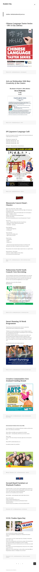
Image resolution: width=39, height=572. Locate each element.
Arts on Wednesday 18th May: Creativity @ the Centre (18, 82)
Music (7, 416)
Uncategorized (24, 72)
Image (8, 472)
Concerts (28, 259)
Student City (7, 4)
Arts (22, 122)
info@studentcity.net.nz (16, 72)
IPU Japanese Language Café (18, 131)
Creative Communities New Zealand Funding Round (17, 380)
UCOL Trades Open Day (15, 518)
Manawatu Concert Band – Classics (17, 204)
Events (23, 191)
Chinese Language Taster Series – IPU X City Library (19, 24)
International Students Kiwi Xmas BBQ (15, 425)
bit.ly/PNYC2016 (9, 283)
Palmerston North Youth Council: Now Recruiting (16, 271)
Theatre (9, 416)
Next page (34, 563)
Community (25, 259)
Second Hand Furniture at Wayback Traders (17, 484)
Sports (30, 369)
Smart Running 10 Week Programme (16, 322)
